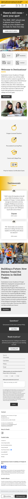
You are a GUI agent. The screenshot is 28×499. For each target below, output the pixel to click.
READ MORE (6, 96)
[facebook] (2, 433)
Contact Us (3, 440)
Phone (4, 363)
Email (4, 367)
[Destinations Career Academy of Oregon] (3, 6)
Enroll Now (13, 349)
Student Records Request (6, 425)
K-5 (7, 376)
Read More (6, 309)
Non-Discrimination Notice (6, 445)
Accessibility (3, 452)
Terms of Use (5, 400)
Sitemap (2, 456)
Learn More (14, 329)
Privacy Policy (13, 400)
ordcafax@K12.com (12, 424)
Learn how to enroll (16, 2)
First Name (6, 357)
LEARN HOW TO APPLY (11, 31)
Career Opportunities (5, 442)
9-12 (18, 376)
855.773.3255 (12, 419)
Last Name (6, 360)
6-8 (12, 376)
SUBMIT (14, 404)
